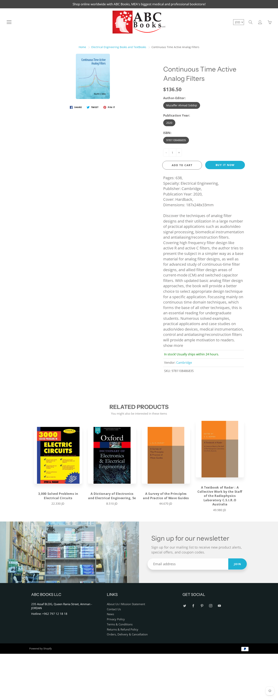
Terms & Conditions (120, 624)
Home (82, 47)
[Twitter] (184, 605)
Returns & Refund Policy (122, 629)
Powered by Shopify (40, 648)
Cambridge (184, 362)
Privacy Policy (116, 619)
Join (237, 564)
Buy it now (225, 165)
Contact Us (114, 609)
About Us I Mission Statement (126, 604)
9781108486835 (176, 140)
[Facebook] (193, 605)
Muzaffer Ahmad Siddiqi (181, 105)
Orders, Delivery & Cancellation (127, 634)
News (110, 614)
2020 (169, 123)
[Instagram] (210, 605)
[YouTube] (219, 605)
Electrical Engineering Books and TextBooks (118, 47)
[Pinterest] (202, 605)
